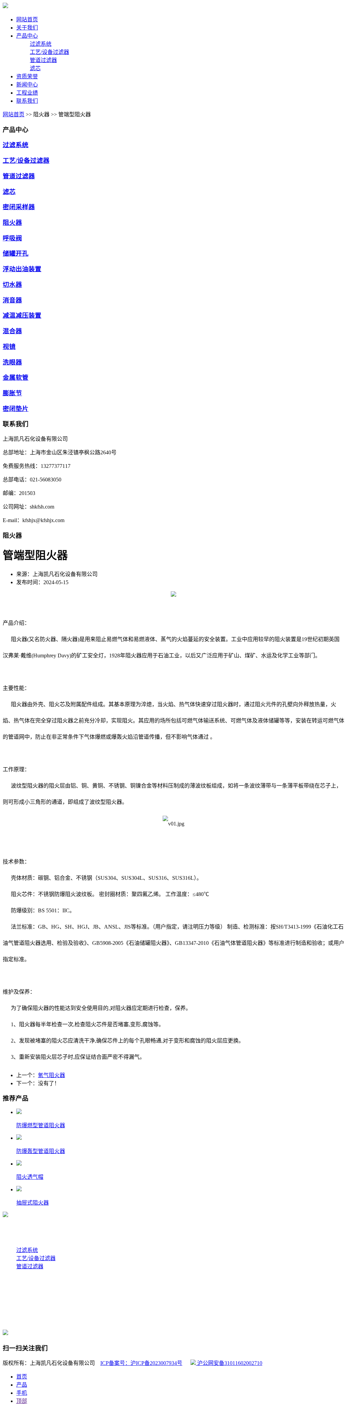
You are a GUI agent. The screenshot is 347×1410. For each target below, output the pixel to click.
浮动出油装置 (22, 269)
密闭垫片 (15, 408)
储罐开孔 (15, 253)
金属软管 (15, 377)
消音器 (12, 300)
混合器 (12, 331)
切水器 (12, 284)
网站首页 (13, 114)
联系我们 (13, 1321)
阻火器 (12, 222)
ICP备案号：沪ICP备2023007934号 (141, 1363)
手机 (21, 1393)
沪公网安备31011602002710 (229, 1363)
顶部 (21, 1401)
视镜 (9, 346)
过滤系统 (41, 44)
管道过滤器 (43, 60)
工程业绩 (13, 1280)
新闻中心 (13, 1293)
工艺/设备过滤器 (49, 52)
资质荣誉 (13, 1307)
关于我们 (13, 1228)
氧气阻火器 (51, 1075)
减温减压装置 (22, 315)
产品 (21, 1385)
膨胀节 (12, 393)
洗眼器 (12, 362)
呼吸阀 (12, 238)
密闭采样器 (19, 207)
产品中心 (13, 1242)
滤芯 (35, 68)
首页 (21, 1376)
